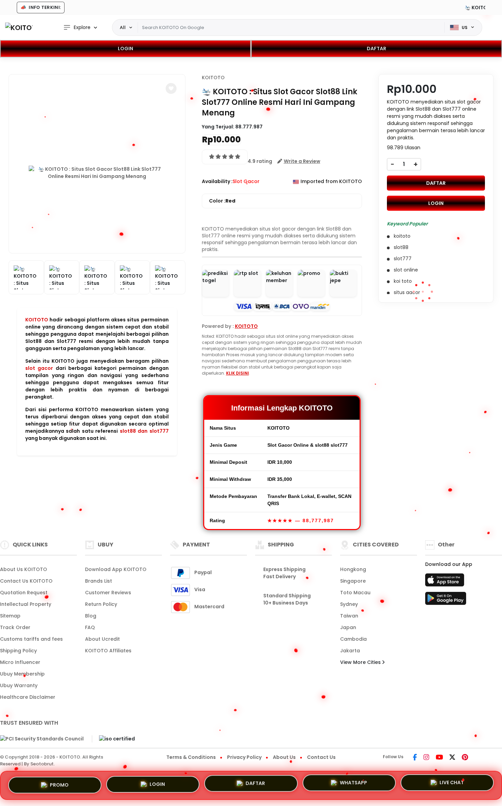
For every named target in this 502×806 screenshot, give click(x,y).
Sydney (349, 604)
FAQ (90, 627)
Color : (222, 200)
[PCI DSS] (42, 739)
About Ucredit (102, 639)
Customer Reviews (108, 592)
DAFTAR (376, 48)
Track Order (15, 627)
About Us (284, 757)
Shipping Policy (18, 650)
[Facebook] (415, 757)
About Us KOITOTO (23, 569)
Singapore (353, 581)
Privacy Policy (244, 757)
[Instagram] (426, 757)
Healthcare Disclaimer (27, 697)
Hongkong (353, 569)
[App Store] (445, 581)
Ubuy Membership (22, 673)
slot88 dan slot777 (144, 431)
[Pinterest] (465, 757)
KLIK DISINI (237, 373)
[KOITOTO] (18, 27)
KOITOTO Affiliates (108, 650)
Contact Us (321, 757)
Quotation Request (23, 592)
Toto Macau (355, 592)
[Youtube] (439, 757)
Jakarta (350, 650)
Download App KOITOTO (116, 569)
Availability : (217, 181)
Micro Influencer (20, 662)
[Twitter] (452, 757)
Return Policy (101, 604)
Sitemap (10, 615)
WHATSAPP (353, 784)
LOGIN (125, 48)
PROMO (59, 784)
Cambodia (353, 639)
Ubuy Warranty (19, 685)
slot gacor (39, 368)
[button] (171, 88)
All (123, 27)
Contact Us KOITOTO (26, 581)
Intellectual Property (25, 604)
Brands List (98, 581)
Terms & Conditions (191, 757)
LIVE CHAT (452, 784)
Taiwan (349, 615)
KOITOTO (36, 319)
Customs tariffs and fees (31, 639)
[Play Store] (445, 600)
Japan (348, 627)
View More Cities (361, 662)
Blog (90, 615)
